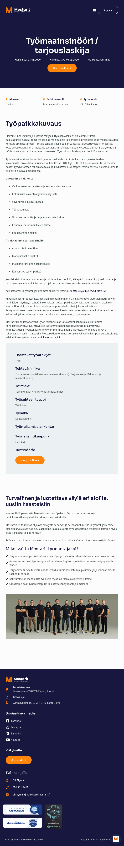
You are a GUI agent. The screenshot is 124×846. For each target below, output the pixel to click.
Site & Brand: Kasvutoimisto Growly (100, 839)
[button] (94, 10)
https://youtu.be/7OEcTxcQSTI (89, 291)
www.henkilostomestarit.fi (46, 337)
